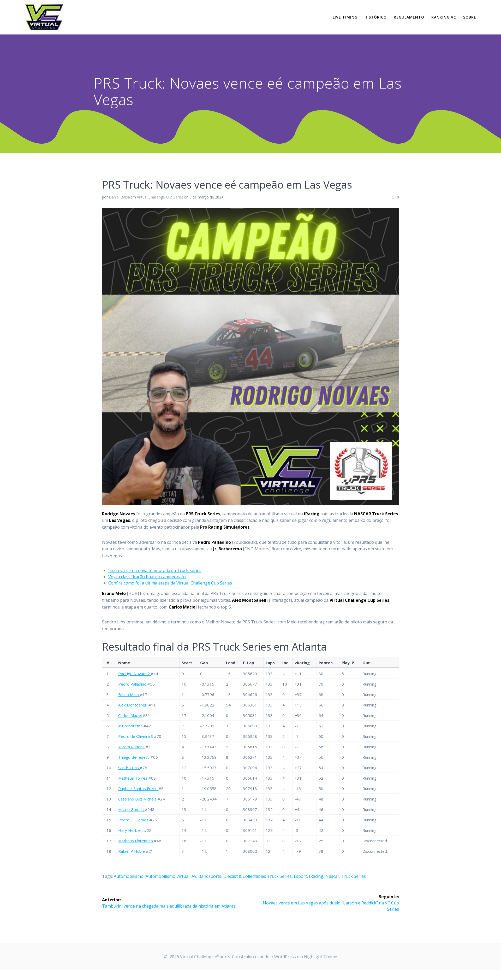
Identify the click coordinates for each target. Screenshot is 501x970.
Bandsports (209, 876)
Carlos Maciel (130, 715)
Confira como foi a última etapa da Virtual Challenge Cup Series (170, 583)
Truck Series (353, 876)
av (194, 876)
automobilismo (129, 876)
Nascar (332, 876)
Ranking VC (443, 17)
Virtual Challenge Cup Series (160, 197)
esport (300, 876)
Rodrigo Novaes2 (134, 673)
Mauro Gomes (131, 809)
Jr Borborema (131, 725)
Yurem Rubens (132, 746)
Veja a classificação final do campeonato (147, 577)
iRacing (316, 876)
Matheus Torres (133, 778)
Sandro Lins (129, 767)
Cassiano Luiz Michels (138, 799)
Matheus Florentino (136, 840)
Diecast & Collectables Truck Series (257, 876)
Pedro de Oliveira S (136, 736)
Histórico (376, 17)
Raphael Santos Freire (138, 788)
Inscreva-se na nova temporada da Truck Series (154, 570)
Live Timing (345, 17)
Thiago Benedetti (134, 757)
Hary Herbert (131, 830)
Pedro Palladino (132, 684)
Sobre (469, 17)
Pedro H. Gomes (134, 819)
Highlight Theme (320, 957)
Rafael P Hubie (132, 851)
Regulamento (409, 17)
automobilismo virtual (167, 876)
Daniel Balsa (119, 197)
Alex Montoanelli (133, 705)
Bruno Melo (129, 694)
